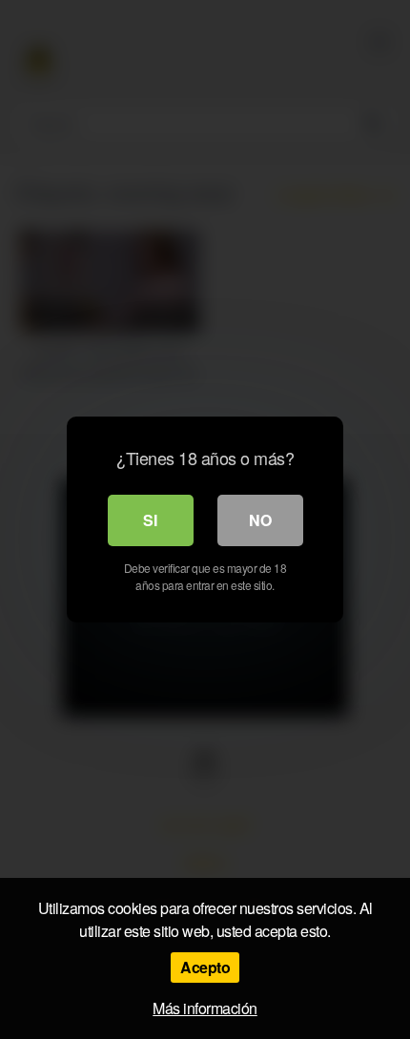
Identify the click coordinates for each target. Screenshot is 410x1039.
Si (150, 520)
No (260, 520)
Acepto (205, 967)
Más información (205, 1008)
